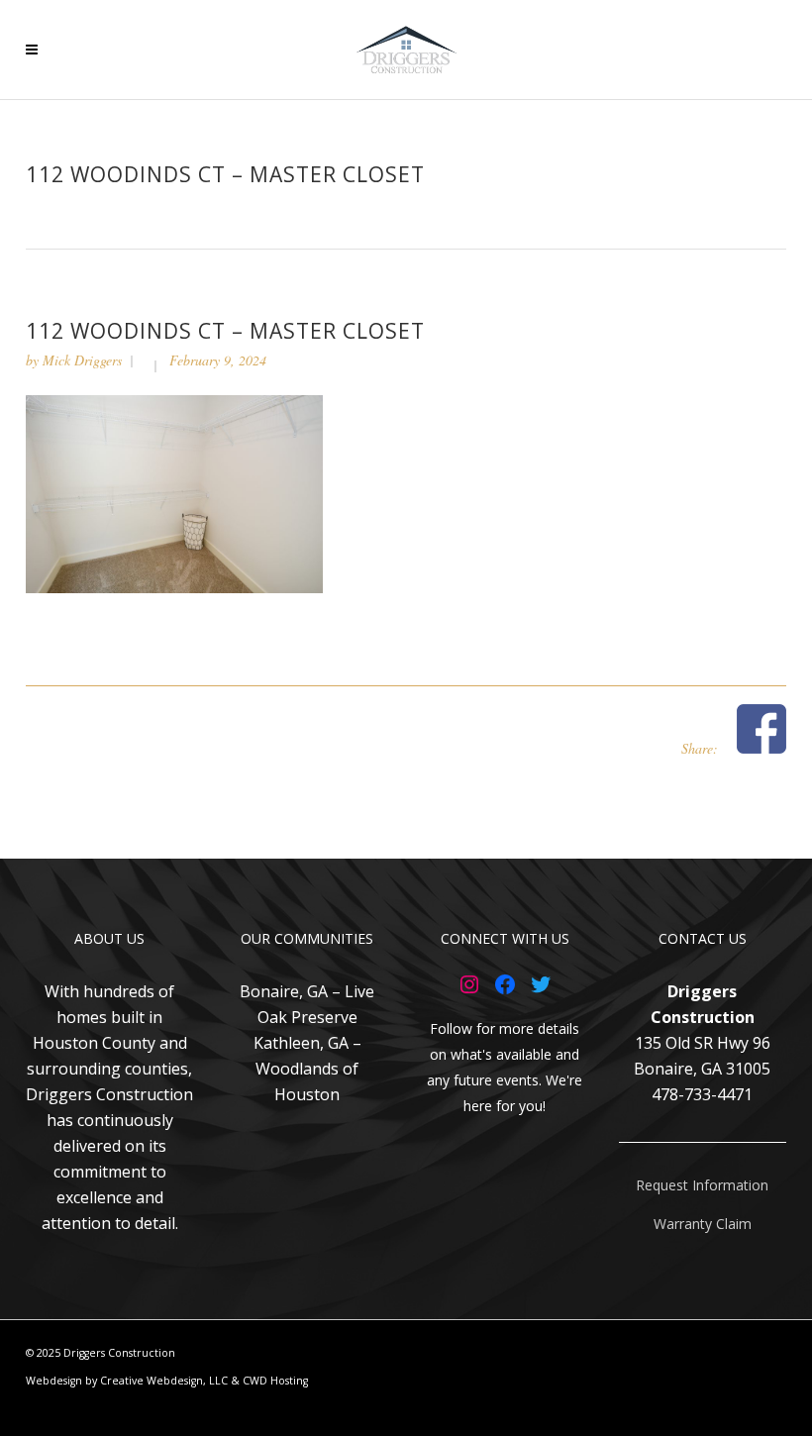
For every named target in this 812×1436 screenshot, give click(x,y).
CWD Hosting (275, 1380)
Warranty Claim (703, 1223)
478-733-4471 (702, 1094)
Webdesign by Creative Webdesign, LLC (127, 1380)
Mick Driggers (82, 360)
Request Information (702, 1185)
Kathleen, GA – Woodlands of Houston (307, 1068)
